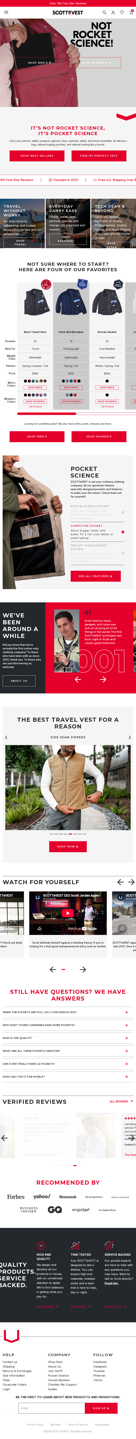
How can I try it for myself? (24, 1076)
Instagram (100, 1366)
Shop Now (55, 1362)
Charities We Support (62, 1384)
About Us (54, 1366)
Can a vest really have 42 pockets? (29, 1063)
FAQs (6, 1380)
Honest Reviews (59, 1380)
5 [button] (70, 834)
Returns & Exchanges (17, 1371)
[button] (78, 679)
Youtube (99, 1371)
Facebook (100, 1362)
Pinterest (99, 1375)
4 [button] (65, 834)
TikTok (97, 1380)
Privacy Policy (35, 1424)
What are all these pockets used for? (31, 1051)
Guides (52, 1389)
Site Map (55, 1424)
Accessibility (102, 1424)
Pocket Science (58, 1375)
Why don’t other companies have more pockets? (39, 1025)
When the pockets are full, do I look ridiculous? (40, 1012)
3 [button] (61, 834)
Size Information (14, 1375)
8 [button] (84, 834)
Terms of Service (78, 1424)
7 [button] (79, 834)
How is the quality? (17, 1038)
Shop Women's (35, 401)
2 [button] (56, 834)
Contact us (10, 1362)
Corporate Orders (15, 1384)
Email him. (112, 1283)
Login (6, 1389)
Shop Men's (35, 387)
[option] (68, 3)
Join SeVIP (55, 1371)
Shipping (8, 1366)
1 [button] (51, 834)
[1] (46, 413)
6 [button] (74, 834)
